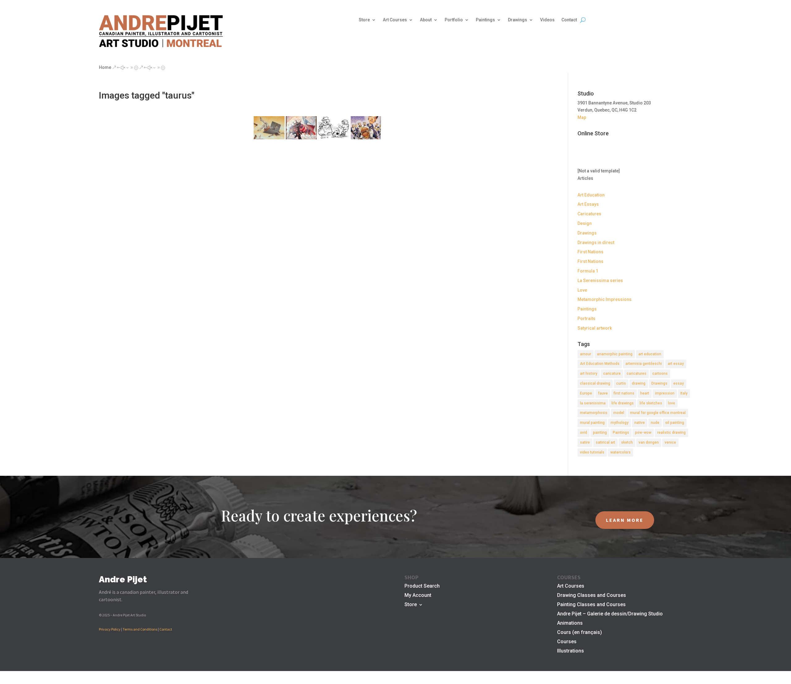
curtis (621, 383)
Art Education (591, 194)
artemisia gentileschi (643, 363)
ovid (583, 432)
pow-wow (643, 432)
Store (364, 20)
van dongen (649, 442)
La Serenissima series (600, 280)
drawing (638, 383)
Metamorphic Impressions (604, 299)
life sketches (651, 403)
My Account (417, 595)
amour (585, 354)
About (426, 20)
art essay (676, 363)
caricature (612, 373)
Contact (569, 20)
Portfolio (454, 20)
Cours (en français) (579, 632)
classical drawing (595, 383)
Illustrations (570, 651)
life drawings (622, 403)
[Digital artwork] (365, 127)
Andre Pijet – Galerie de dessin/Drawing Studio (610, 614)
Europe (586, 393)
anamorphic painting (614, 354)
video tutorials (592, 452)
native (639, 422)
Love (582, 290)
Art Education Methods (600, 363)
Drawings (517, 20)
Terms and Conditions (140, 629)
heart (644, 393)
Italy (683, 393)
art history (588, 373)
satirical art (605, 442)
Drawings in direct (595, 242)
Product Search (422, 586)
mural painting (592, 422)
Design (584, 223)
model (618, 413)
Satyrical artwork (594, 328)
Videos (547, 20)
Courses (567, 642)
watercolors (620, 452)
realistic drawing (671, 432)
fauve (603, 393)
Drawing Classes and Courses (591, 595)
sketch (627, 442)
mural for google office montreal (658, 413)
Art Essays (588, 204)
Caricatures (589, 213)
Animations (570, 623)
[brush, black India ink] (333, 127)
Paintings (485, 20)
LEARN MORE (625, 520)
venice (670, 442)
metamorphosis (593, 413)
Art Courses (395, 20)
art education (649, 354)
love (671, 403)
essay (678, 383)
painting (600, 432)
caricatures (636, 373)
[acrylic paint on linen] (301, 127)
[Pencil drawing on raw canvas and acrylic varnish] (269, 127)
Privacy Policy (110, 629)
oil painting (674, 422)
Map (581, 117)
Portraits (586, 318)
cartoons (660, 373)
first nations (624, 393)
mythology (619, 422)
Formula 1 (587, 270)
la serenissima (593, 403)
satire (585, 442)
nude (655, 422)
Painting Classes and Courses (591, 604)
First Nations (590, 251)
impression (665, 393)
